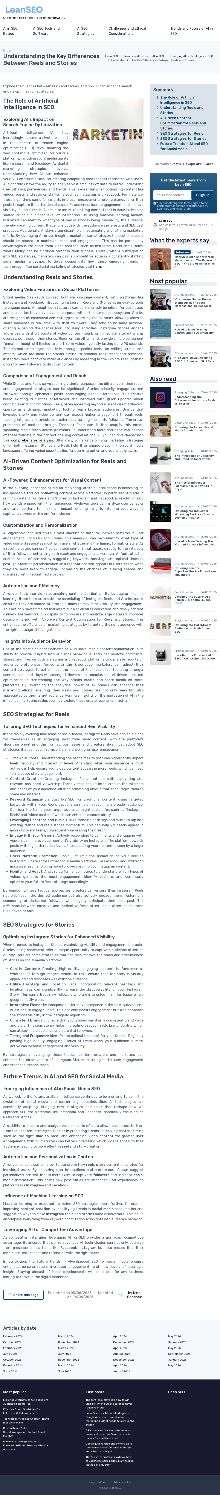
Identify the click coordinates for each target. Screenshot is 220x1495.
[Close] (187, 736)
